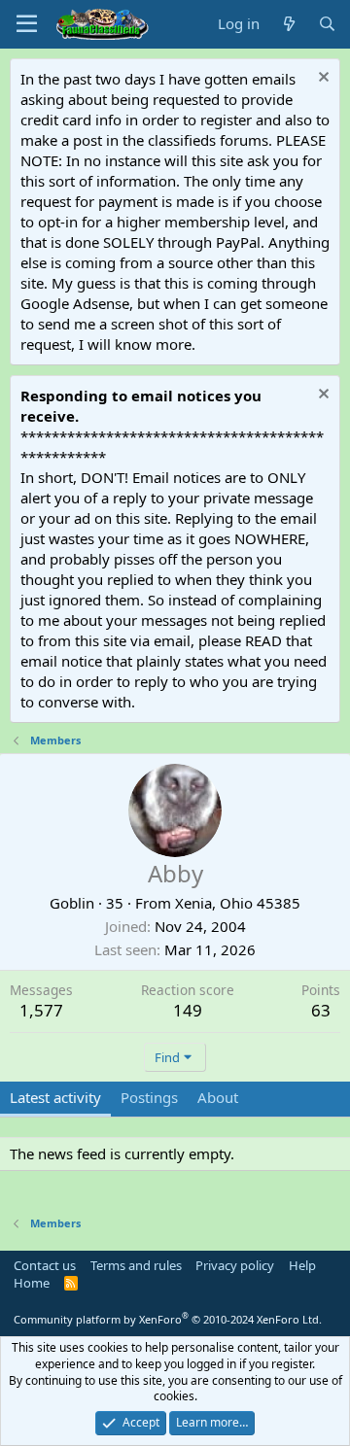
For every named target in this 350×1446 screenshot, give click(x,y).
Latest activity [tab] (55, 1097)
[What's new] (288, 24)
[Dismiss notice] (321, 79)
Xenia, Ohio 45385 (237, 902)
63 (321, 1010)
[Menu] (27, 24)
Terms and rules (136, 1265)
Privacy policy (234, 1265)
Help (302, 1265)
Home (32, 1282)
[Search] (327, 24)
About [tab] (217, 1097)
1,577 (41, 1010)
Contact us (45, 1265)
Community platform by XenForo (168, 1319)
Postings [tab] (149, 1097)
